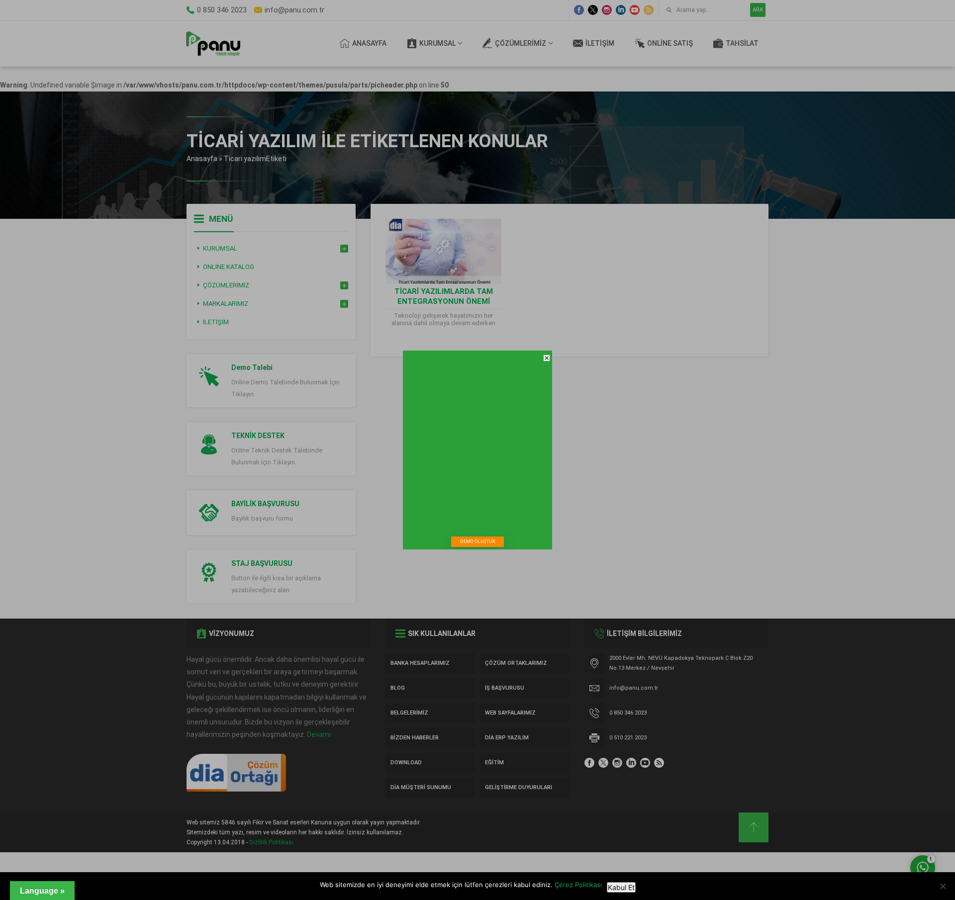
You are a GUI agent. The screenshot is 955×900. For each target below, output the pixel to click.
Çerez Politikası (578, 885)
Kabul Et (621, 887)
